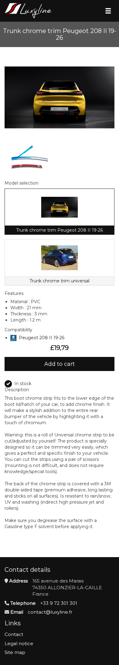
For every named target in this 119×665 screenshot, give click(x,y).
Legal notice (19, 643)
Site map (15, 652)
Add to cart (59, 364)
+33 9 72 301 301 (58, 603)
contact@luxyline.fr (50, 612)
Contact (14, 634)
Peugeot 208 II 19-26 (41, 337)
